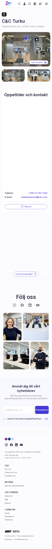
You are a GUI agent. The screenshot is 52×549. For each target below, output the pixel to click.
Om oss (8, 469)
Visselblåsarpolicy (21, 539)
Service (8, 503)
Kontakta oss (10, 476)
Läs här (48, 418)
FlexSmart (9, 520)
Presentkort (9, 516)
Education (9, 496)
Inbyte (7, 513)
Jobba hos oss (11, 472)
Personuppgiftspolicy (25, 536)
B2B (6, 500)
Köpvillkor (8, 539)
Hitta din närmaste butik (14, 486)
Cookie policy (10, 536)
